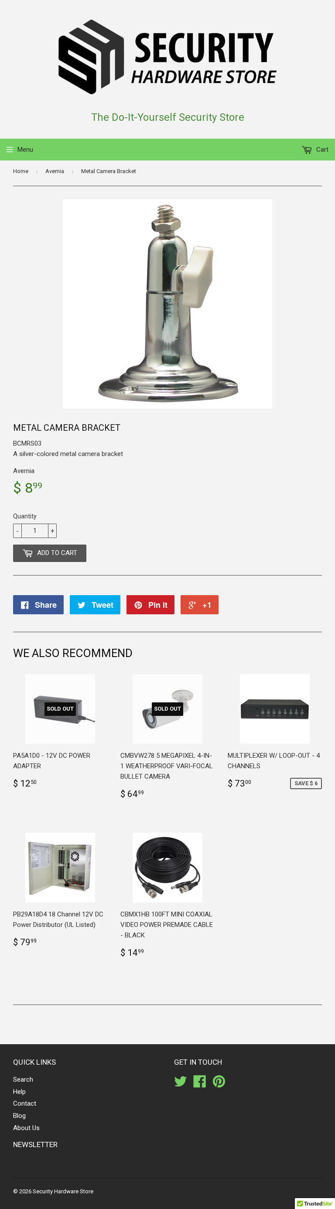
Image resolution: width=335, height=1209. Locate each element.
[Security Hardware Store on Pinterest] (219, 1084)
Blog (19, 1116)
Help (19, 1092)
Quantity (25, 516)
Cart (321, 149)
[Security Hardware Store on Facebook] (199, 1084)
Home (20, 171)
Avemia (54, 171)
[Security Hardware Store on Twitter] (180, 1084)
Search (23, 1079)
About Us (26, 1128)
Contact (24, 1103)
